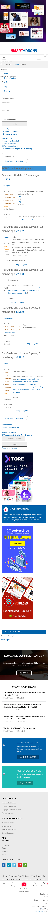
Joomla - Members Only (10, 141)
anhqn (5, 364)
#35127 (20, 357)
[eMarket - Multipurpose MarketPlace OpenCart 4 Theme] (17, 598)
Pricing (13, 886)
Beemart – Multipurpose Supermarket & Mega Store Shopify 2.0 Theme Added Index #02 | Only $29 (22, 706)
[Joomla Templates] (24, 50)
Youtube (25, 865)
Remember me (10, 119)
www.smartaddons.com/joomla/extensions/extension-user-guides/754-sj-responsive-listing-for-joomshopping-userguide (27, 290)
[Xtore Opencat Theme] (17, 477)
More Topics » (6, 640)
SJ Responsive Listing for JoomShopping (17, 149)
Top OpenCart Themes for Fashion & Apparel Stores (22, 728)
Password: (6, 111)
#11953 (20, 274)
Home (4, 886)
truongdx (6, 186)
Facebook (4, 865)
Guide (20, 196)
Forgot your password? (11, 129)
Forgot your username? (11, 131)
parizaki (6, 238)
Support (43, 886)
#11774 (6, 179)
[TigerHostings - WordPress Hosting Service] (17, 550)
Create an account (10, 134)
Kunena (14, 448)
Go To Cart (19, 883)
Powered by (6, 448)
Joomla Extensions (9, 143)
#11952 (20, 231)
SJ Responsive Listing (10, 146)
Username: (6, 102)
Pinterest (20, 865)
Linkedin (9, 865)
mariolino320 (8, 318)
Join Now (24, 673)
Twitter (14, 865)
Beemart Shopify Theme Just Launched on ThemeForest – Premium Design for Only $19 (24, 717)
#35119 (20, 311)
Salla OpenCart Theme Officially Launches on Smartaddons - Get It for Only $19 (24, 694)
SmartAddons (7, 138)
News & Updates (8, 698)
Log (19, 202)
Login (34, 10)
